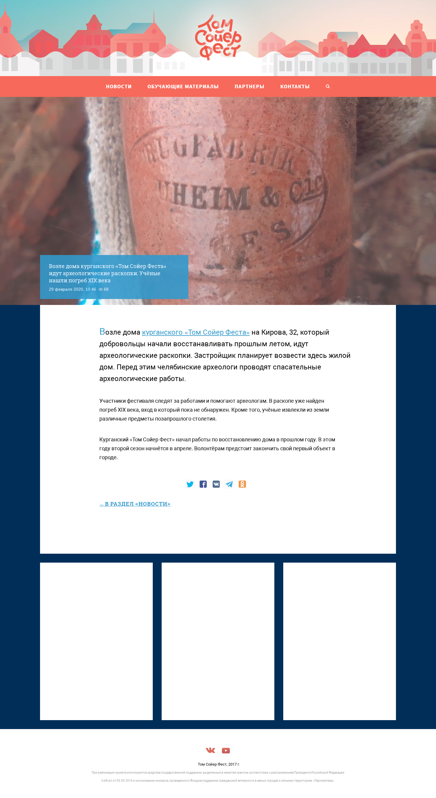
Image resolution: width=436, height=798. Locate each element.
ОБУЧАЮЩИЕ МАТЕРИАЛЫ (183, 86)
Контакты (295, 86)
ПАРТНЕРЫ (250, 86)
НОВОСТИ (119, 86)
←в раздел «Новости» (135, 503)
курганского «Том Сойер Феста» (196, 332)
